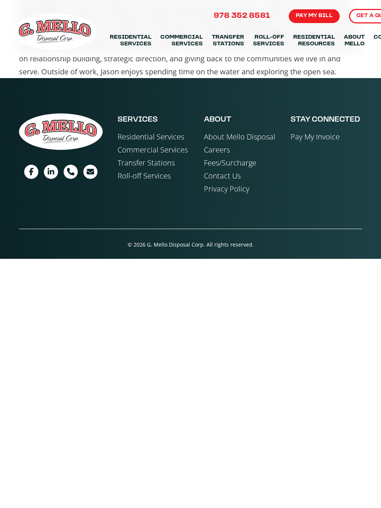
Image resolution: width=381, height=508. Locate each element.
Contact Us (222, 176)
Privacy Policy (226, 189)
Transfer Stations (228, 41)
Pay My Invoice (315, 137)
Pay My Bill (314, 16)
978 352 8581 (242, 16)
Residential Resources (314, 41)
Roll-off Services (268, 41)
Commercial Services (181, 41)
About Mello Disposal (239, 137)
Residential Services (130, 41)
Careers (217, 150)
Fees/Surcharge (230, 163)
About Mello (354, 41)
